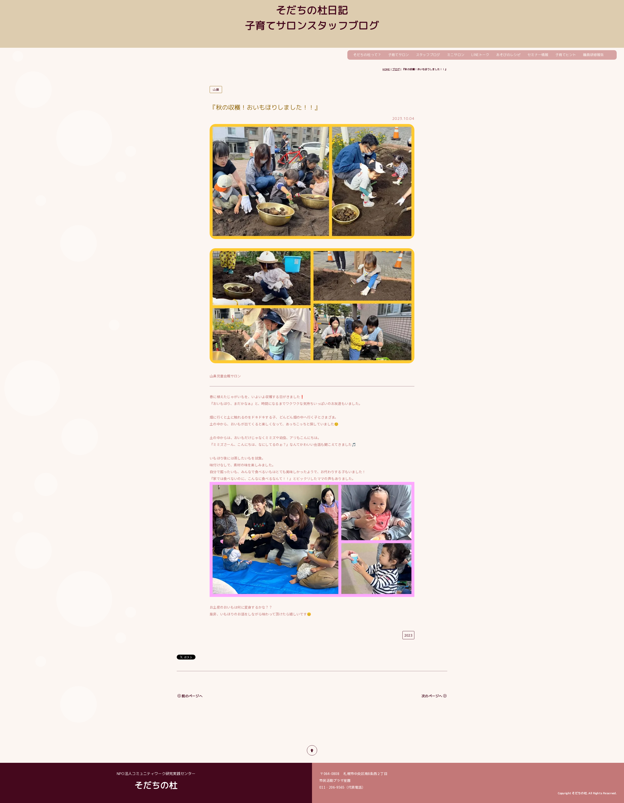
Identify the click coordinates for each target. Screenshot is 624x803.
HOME (386, 69)
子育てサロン (398, 54)
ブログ (396, 69)
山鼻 (216, 89)
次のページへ (431, 696)
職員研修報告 (593, 54)
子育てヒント (565, 54)
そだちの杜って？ (367, 54)
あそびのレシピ (508, 54)
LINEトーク (480, 54)
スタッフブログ (428, 54)
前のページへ (192, 696)
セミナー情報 (537, 54)
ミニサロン (455, 54)
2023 (408, 635)
